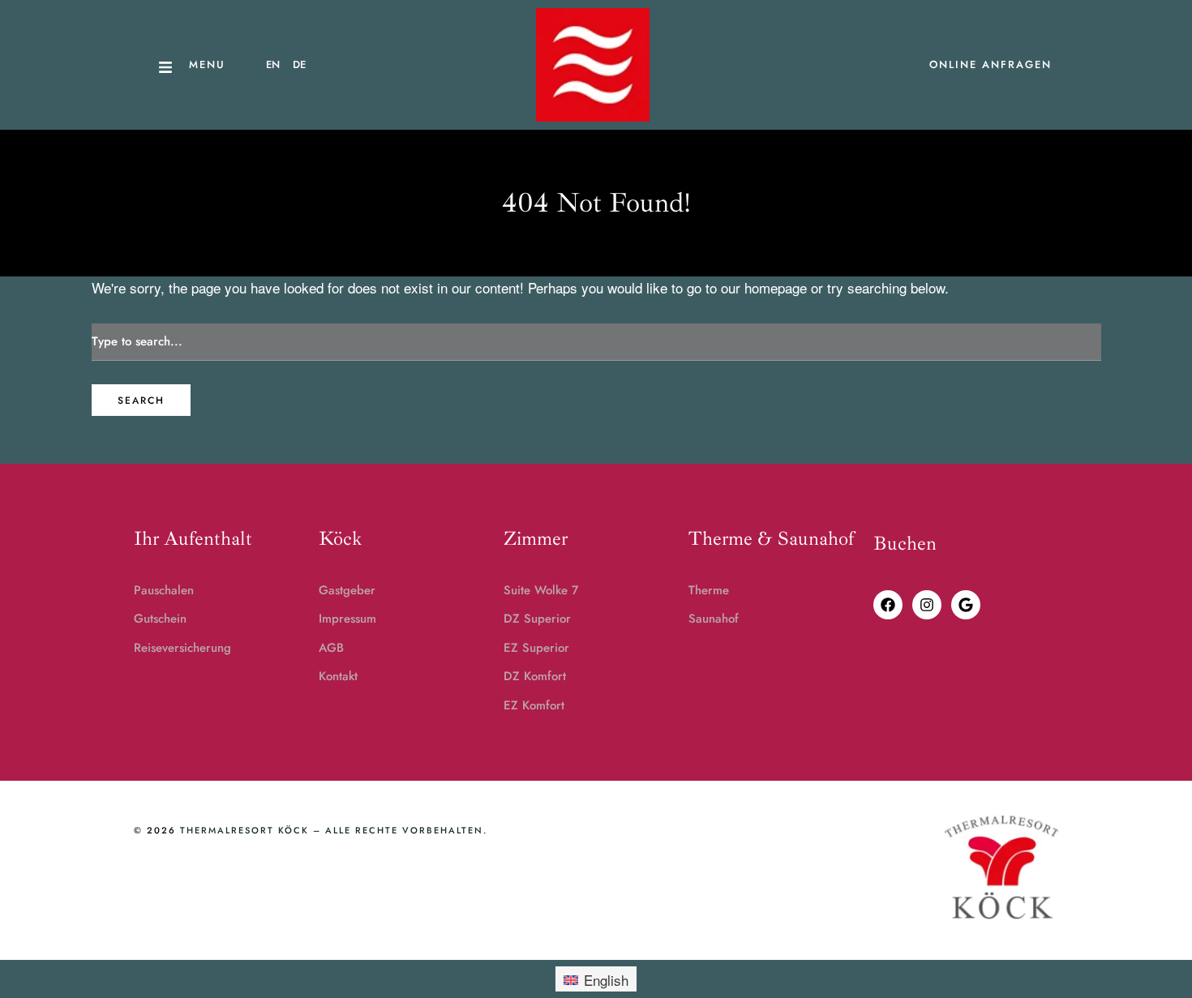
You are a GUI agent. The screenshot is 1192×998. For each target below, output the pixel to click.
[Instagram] (926, 604)
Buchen (905, 543)
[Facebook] (888, 604)
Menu (207, 64)
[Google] (965, 604)
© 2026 (155, 830)
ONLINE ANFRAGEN (990, 64)
